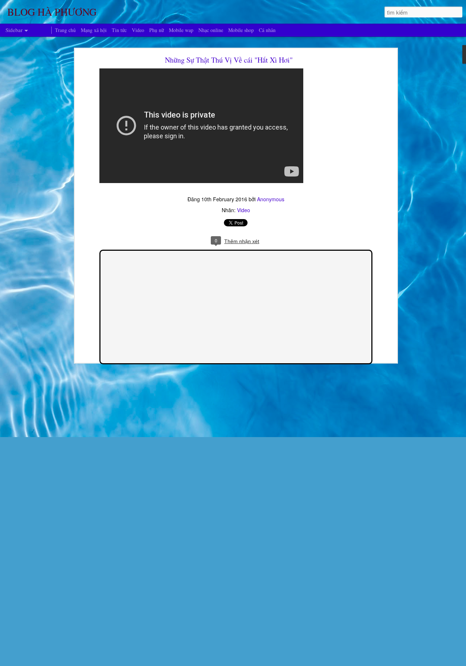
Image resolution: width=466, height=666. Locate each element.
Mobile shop (241, 30)
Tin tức (119, 30)
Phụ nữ (156, 30)
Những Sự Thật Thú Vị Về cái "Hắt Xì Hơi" (229, 60)
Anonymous (270, 199)
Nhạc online (210, 30)
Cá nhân (267, 30)
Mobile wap (181, 30)
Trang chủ (65, 30)
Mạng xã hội (94, 30)
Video (243, 210)
